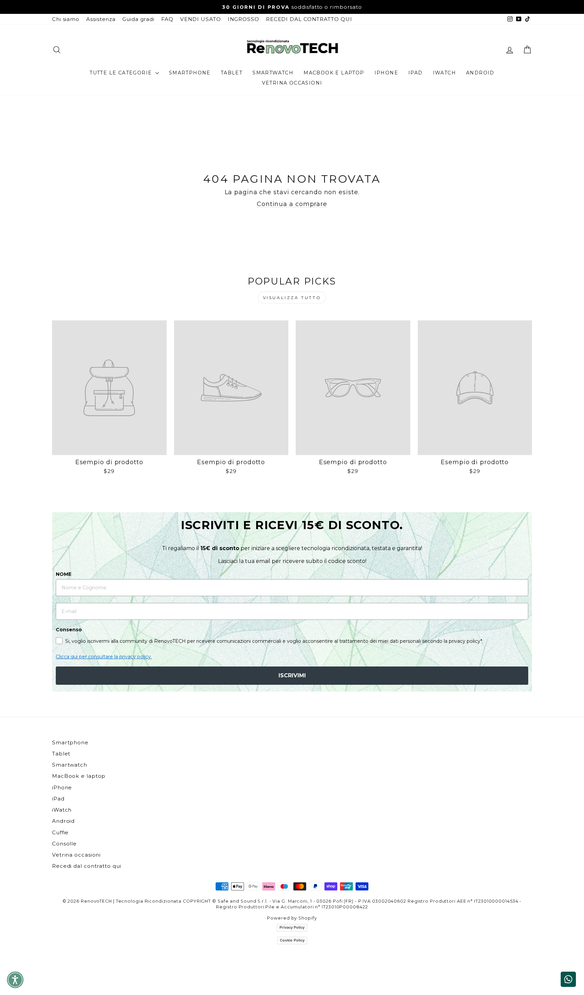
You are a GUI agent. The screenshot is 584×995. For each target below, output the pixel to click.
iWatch (444, 73)
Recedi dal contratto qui (86, 866)
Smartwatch (272, 73)
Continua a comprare (292, 204)
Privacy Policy (292, 927)
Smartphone (190, 73)
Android (480, 73)
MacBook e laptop (333, 73)
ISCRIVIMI (292, 675)
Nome (63, 574)
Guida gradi (138, 19)
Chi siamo (65, 19)
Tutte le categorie (122, 73)
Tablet (231, 73)
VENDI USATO (200, 19)
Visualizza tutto (292, 297)
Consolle (64, 843)
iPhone (386, 73)
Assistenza (101, 19)
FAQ (167, 19)
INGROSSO (243, 19)
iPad (415, 73)
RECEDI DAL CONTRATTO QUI (309, 19)
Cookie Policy (292, 940)
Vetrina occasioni (292, 83)
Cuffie (60, 832)
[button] (15, 979)
